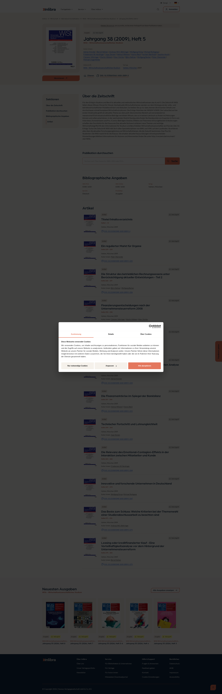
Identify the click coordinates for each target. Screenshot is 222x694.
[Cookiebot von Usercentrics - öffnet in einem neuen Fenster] (150, 326)
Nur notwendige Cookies (77, 366)
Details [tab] (111, 334)
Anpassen (110, 366)
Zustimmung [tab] (76, 334)
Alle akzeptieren (144, 366)
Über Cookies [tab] (146, 334)
